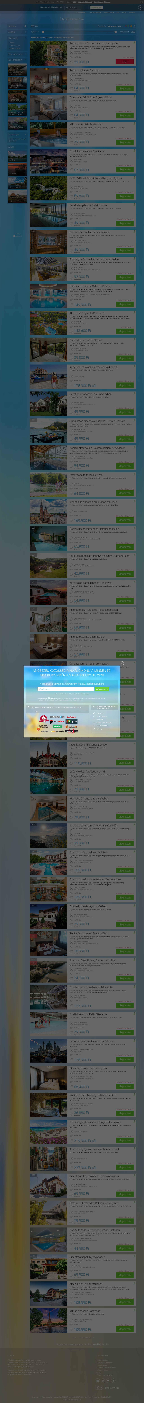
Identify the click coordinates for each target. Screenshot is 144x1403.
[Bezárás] (122, 663)
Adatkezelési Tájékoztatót (47, 698)
